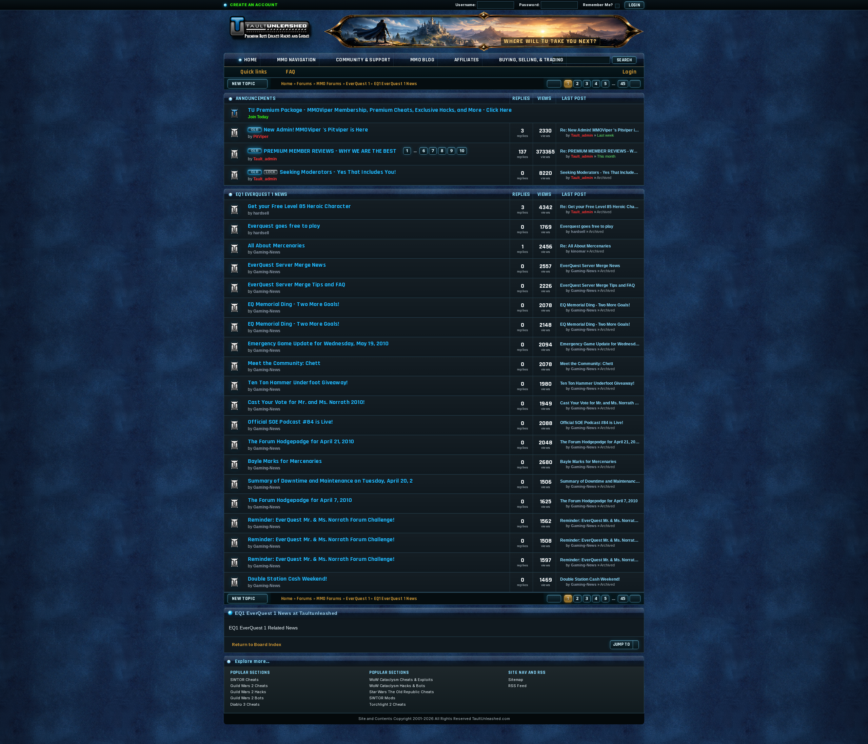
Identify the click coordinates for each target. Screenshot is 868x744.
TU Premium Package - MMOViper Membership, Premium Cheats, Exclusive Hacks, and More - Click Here (380, 110)
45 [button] (623, 83)
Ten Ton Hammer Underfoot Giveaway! (298, 382)
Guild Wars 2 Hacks (248, 691)
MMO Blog (422, 60)
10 (461, 150)
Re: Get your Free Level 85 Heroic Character (600, 206)
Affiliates (466, 60)
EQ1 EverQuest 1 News (395, 83)
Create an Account (254, 4)
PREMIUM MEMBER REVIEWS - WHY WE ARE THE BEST (330, 151)
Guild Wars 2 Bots (247, 698)
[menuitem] (286, 72)
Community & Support (363, 60)
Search (624, 60)
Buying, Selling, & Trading (531, 60)
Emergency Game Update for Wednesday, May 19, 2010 (318, 343)
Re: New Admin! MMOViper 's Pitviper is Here (600, 130)
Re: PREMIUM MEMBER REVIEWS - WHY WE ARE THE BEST (600, 151)
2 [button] (577, 83)
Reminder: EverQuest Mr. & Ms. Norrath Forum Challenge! (321, 520)
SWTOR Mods (382, 698)
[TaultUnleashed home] (275, 29)
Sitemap (515, 679)
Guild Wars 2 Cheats (249, 685)
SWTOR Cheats (244, 679)
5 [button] (605, 83)
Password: (530, 4)
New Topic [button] (243, 84)
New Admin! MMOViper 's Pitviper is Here (316, 129)
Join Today (258, 117)
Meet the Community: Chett (284, 363)
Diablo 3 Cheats (245, 704)
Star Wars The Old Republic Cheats (401, 691)
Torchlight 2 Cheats (387, 704)
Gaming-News (266, 252)
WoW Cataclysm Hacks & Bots (397, 685)
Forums (304, 83)
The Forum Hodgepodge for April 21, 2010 (301, 441)
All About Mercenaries (276, 245)
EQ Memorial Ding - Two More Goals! (293, 304)
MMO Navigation (296, 60)
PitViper (261, 136)
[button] (554, 83)
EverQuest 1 (358, 83)
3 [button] (587, 83)
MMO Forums (328, 83)
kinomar (578, 251)
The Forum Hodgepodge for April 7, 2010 (300, 500)
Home (250, 60)
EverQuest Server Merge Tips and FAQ (296, 284)
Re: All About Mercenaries (585, 246)
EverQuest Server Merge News (287, 265)
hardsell (261, 213)
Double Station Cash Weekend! (287, 579)
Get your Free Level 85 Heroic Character (299, 206)
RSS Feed (517, 685)
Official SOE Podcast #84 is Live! (290, 422)
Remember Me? (598, 4)
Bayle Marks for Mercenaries (285, 461)
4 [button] (596, 83)
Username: (466, 4)
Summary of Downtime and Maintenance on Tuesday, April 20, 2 (330, 481)
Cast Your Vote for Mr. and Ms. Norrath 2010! (306, 402)
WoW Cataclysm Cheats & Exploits (401, 679)
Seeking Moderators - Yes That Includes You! (338, 172)
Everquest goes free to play (284, 226)
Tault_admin (582, 135)
